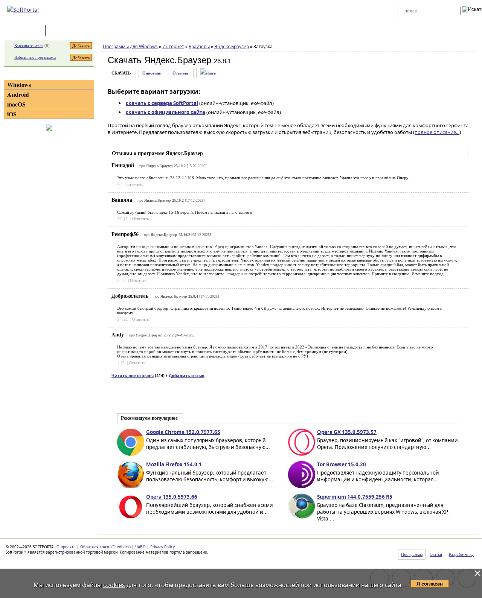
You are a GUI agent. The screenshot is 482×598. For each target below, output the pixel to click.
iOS (12, 114)
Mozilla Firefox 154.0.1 (174, 464)
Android (18, 94)
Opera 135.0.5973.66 (171, 496)
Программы (26, 31)
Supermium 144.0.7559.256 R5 (354, 496)
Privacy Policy (162, 546)
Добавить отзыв (186, 375)
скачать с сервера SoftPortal (162, 103)
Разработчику (461, 554)
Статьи (64, 31)
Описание (151, 73)
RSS (358, 11)
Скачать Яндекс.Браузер (159, 60)
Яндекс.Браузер (231, 46)
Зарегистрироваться (296, 11)
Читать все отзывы (132, 375)
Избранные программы (35, 57)
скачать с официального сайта (165, 112)
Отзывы (180, 73)
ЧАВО (140, 546)
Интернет (173, 46)
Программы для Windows (130, 46)
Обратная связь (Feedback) (105, 546)
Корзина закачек (28, 45)
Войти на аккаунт (253, 11)
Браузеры (199, 46)
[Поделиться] (208, 73)
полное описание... (437, 132)
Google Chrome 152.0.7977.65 (183, 432)
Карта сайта (335, 11)
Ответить (135, 184)
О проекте (66, 546)
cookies (114, 585)
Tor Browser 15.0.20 (341, 464)
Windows (19, 84)
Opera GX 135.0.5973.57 (347, 432)
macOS (16, 104)
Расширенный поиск (424, 17)
